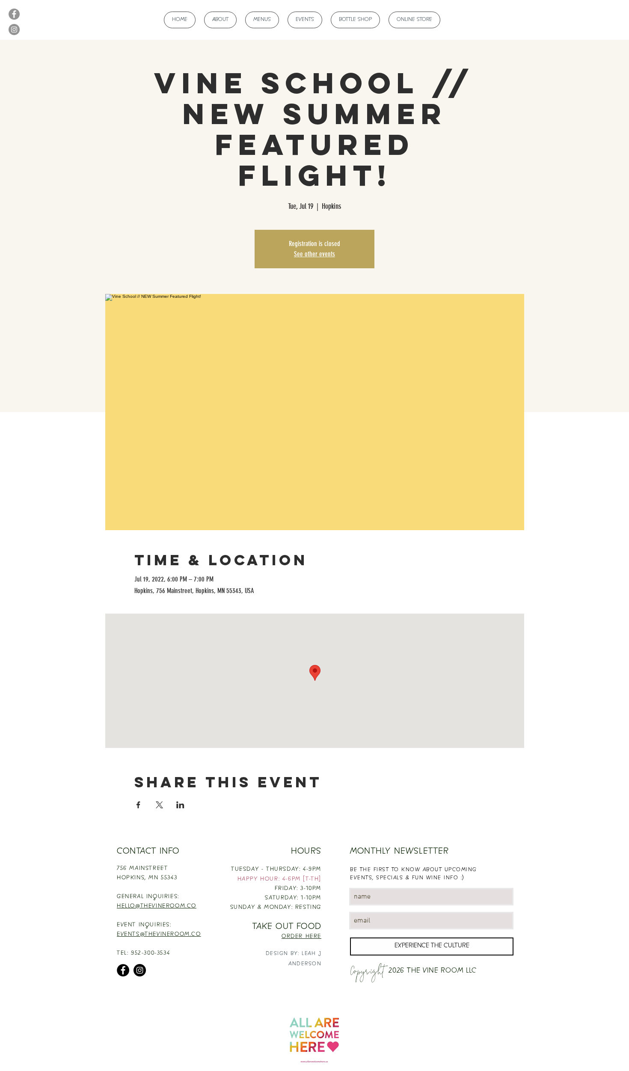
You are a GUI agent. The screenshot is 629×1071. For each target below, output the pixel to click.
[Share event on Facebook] (138, 804)
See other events (314, 254)
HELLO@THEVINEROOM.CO (156, 906)
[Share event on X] (159, 804)
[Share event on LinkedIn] (180, 804)
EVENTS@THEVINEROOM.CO (159, 934)
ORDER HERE (301, 936)
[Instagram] (14, 29)
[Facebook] (14, 14)
